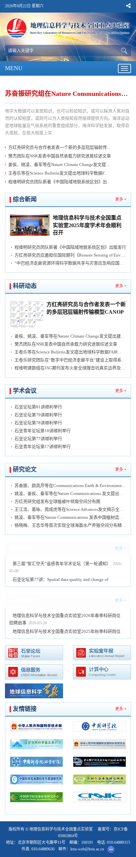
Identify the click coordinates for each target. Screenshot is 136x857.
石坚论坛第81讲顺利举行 (38, 406)
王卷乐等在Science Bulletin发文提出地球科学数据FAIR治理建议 (70, 351)
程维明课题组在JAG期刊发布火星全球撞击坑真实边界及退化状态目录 (70, 367)
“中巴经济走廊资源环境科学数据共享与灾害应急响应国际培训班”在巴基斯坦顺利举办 (70, 263)
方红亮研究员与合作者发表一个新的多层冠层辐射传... (59, 147)
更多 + (120, 199)
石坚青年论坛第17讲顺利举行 (43, 446)
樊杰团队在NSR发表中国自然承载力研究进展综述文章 (59, 155)
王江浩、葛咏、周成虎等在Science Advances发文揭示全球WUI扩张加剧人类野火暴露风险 (70, 509)
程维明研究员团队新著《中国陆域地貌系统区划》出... (59, 181)
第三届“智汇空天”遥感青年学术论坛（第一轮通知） (62, 563)
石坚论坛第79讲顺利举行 (38, 414)
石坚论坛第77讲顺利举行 (38, 438)
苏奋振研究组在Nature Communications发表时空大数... (67, 93)
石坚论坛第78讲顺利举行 (38, 422)
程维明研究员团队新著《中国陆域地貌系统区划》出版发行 (70, 247)
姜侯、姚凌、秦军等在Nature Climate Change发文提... (58, 164)
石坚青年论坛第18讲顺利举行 (43, 430)
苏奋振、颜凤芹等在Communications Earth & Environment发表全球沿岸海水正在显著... (70, 485)
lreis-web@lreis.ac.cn (87, 849)
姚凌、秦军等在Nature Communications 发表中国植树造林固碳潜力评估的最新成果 (70, 517)
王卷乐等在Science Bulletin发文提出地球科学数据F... (57, 173)
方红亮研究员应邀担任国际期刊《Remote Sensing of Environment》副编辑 (70, 255)
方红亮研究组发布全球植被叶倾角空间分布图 (57, 501)
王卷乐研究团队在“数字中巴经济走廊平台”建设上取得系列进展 (70, 359)
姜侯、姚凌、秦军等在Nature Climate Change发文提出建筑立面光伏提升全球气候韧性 (70, 336)
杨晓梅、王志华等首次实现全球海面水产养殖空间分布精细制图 (70, 525)
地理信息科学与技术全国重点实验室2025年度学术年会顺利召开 (87, 225)
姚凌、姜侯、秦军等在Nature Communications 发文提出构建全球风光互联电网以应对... (70, 493)
